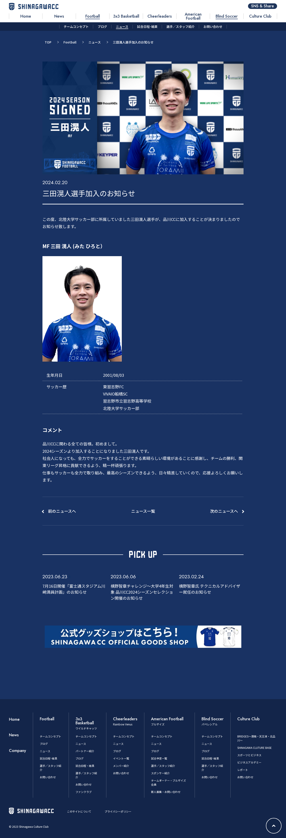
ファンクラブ (84, 792)
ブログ (44, 743)
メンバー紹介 (121, 766)
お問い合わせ (48, 777)
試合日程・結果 (85, 766)
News (14, 735)
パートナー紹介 (85, 751)
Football (69, 42)
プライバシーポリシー (118, 811)
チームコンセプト (50, 736)
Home (14, 719)
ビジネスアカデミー (249, 762)
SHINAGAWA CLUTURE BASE (254, 747)
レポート (242, 770)
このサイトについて (79, 811)
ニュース (94, 42)
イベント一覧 (121, 758)
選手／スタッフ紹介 (163, 766)
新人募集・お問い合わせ (166, 792)
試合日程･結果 (48, 758)
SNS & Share (262, 6)
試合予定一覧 (159, 758)
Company (17, 751)
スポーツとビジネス (249, 755)
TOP (48, 42)
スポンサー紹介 (160, 773)
